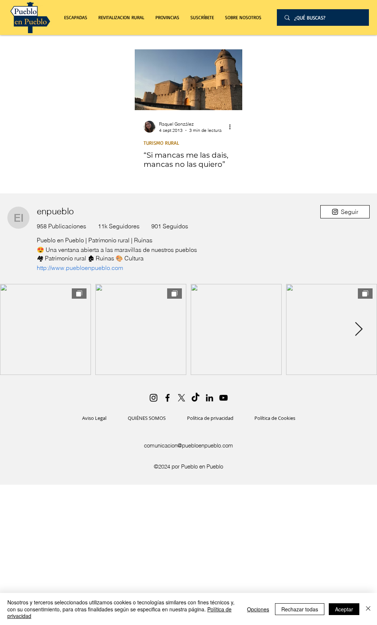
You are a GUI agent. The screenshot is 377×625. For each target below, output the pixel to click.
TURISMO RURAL (161, 143)
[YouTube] (223, 398)
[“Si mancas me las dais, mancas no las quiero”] (188, 79)
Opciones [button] (258, 609)
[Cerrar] (368, 609)
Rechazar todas (299, 609)
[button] (121, 17)
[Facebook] (167, 398)
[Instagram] (153, 398)
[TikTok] (195, 398)
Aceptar (344, 609)
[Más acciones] (232, 126)
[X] (181, 398)
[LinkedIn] (209, 398)
